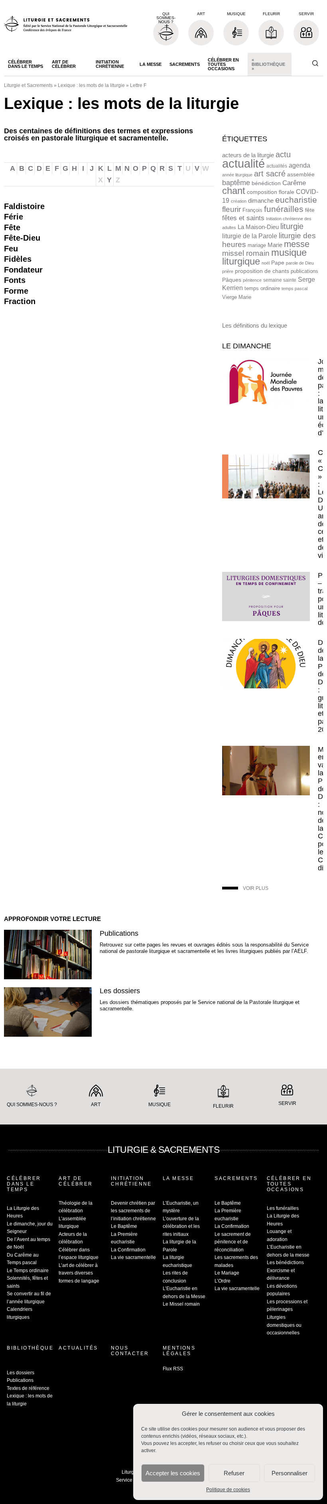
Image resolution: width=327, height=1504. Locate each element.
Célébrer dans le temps (25, 64)
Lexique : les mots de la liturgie (91, 85)
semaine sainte (279, 280)
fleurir (231, 209)
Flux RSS (173, 1369)
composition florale (270, 192)
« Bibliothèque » (268, 64)
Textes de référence (28, 1388)
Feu (11, 248)
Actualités (78, 1348)
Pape (277, 263)
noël (266, 263)
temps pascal (294, 288)
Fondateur (23, 269)
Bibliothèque (30, 1348)
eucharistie (296, 200)
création (238, 201)
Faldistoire (24, 206)
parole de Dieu (300, 263)
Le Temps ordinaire (28, 1270)
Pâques (231, 280)
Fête (12, 227)
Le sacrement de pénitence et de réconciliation (233, 1242)
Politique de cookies (228, 1489)
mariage (257, 245)
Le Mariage (227, 1273)
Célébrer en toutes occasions (223, 64)
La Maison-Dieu (258, 226)
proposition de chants (262, 271)
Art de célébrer (64, 64)
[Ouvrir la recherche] (315, 63)
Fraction (19, 301)
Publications (119, 933)
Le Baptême (124, 1226)
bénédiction (266, 183)
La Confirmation (128, 1250)
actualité (243, 163)
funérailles (283, 208)
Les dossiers (120, 991)
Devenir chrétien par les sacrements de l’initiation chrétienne (133, 1210)
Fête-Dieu (22, 237)
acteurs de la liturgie (248, 155)
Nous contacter (130, 1350)
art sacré (270, 173)
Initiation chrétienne (110, 64)
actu (283, 154)
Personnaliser (289, 1473)
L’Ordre (222, 1281)
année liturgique (237, 174)
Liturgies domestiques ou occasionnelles (284, 1325)
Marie (275, 244)
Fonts (15, 280)
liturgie (291, 226)
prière (227, 271)
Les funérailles (283, 1208)
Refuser (234, 1473)
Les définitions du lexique (254, 325)
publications (304, 271)
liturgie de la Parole (249, 235)
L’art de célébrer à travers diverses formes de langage (79, 1273)
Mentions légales (179, 1350)
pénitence (252, 280)
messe (296, 244)
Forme (16, 291)
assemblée (301, 174)
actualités (276, 166)
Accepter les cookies (173, 1473)
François (252, 210)
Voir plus (255, 888)
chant (233, 191)
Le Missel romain (181, 1304)
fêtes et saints (243, 218)
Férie (13, 216)
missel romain (246, 253)
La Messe (151, 64)
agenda (299, 165)
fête (310, 210)
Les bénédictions (285, 1262)
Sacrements (184, 64)
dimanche (261, 200)
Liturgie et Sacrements (28, 85)
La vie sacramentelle (133, 1257)
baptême (236, 183)
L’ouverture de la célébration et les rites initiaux (181, 1226)
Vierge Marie (236, 297)
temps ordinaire (262, 288)
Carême (294, 183)
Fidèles (18, 259)
